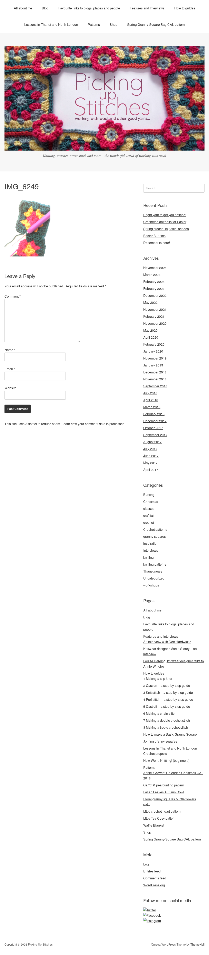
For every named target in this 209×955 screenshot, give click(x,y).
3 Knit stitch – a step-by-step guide (168, 692)
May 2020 (150, 330)
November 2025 (155, 267)
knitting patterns (154, 564)
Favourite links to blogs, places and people (89, 8)
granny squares (154, 536)
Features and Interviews (147, 8)
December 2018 (155, 372)
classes (148, 508)
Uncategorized (154, 578)
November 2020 (155, 323)
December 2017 (155, 421)
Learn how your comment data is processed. (93, 423)
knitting (148, 557)
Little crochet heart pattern (162, 811)
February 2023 (154, 288)
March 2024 (151, 274)
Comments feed (154, 878)
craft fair (149, 515)
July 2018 (150, 393)
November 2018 (155, 379)
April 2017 (150, 469)
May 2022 (150, 302)
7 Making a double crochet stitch (166, 720)
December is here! (156, 242)
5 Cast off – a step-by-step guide (166, 706)
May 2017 (150, 462)
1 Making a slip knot (157, 678)
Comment (12, 296)
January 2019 (153, 365)
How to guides (184, 8)
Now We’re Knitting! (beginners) (166, 760)
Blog (45, 8)
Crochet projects (155, 753)
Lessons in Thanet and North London (51, 24)
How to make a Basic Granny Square (170, 734)
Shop (113, 24)
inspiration (150, 543)
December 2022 (155, 295)
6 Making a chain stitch (159, 713)
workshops (151, 585)
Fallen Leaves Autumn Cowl (163, 792)
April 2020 (150, 337)
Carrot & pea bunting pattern (163, 785)
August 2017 (152, 441)
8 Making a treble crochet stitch (165, 727)
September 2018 (155, 386)
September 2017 (155, 434)
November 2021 (155, 309)
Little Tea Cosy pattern (159, 818)
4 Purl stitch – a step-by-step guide (168, 699)
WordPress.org (154, 885)
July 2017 (150, 448)
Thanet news (152, 571)
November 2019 (155, 358)
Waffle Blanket (153, 825)
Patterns (94, 24)
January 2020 (153, 351)
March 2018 (151, 407)
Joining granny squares (160, 741)
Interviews (150, 550)
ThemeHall (197, 944)
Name (9, 349)
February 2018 (154, 414)
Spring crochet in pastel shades (166, 228)
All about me (23, 8)
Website (10, 388)
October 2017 (153, 427)
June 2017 (151, 455)
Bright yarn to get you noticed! (164, 214)
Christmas (150, 501)
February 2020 (154, 344)
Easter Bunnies (154, 235)
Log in (147, 864)
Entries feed (152, 871)
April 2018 (150, 400)
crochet (148, 522)
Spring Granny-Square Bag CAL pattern (156, 24)
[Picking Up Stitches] (104, 146)
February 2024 (154, 281)
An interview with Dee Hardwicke (167, 641)
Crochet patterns (155, 529)
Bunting (149, 494)
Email (9, 368)
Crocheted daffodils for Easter (164, 221)
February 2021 (154, 316)
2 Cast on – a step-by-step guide (166, 685)
